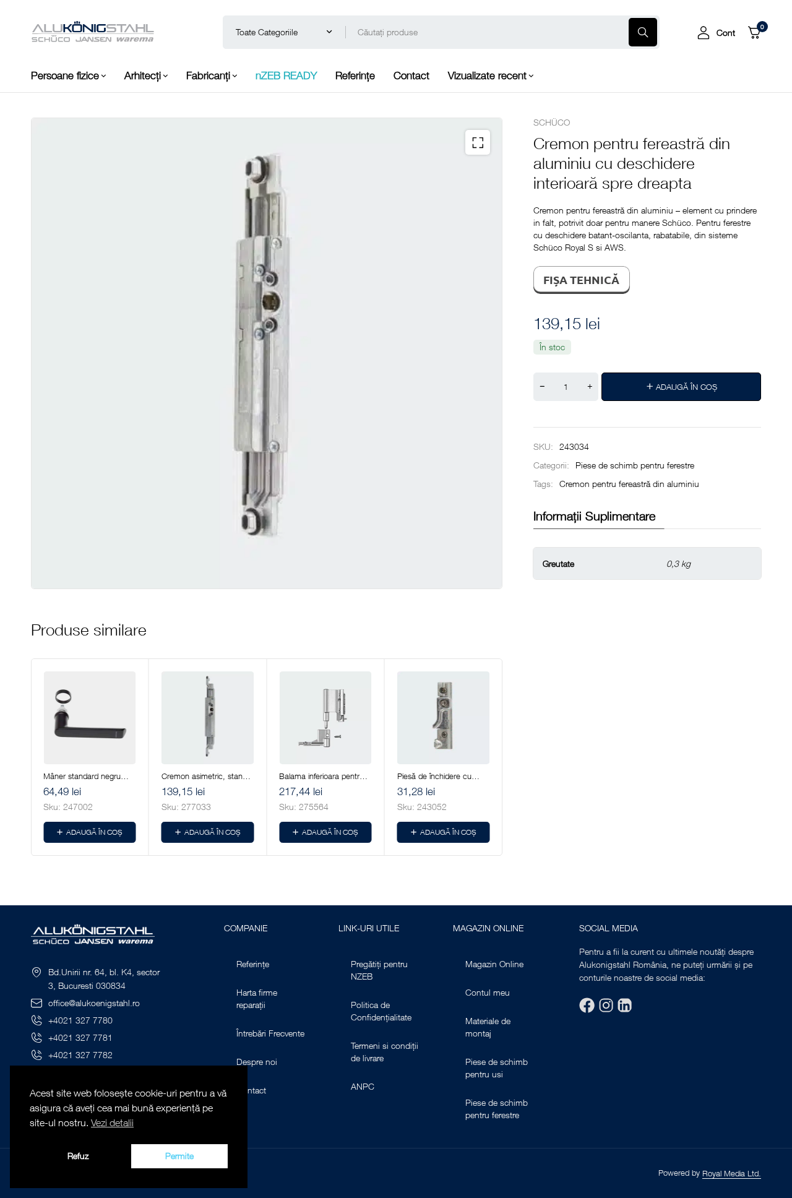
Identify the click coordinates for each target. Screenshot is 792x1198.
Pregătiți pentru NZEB (379, 970)
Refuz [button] (77, 1155)
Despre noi (256, 1061)
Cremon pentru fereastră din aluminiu (629, 483)
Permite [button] (179, 1155)
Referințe (252, 964)
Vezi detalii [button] (112, 1122)
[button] (477, 142)
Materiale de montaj (487, 1026)
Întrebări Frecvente (270, 1033)
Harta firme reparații (256, 998)
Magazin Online (494, 964)
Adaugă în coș (686, 387)
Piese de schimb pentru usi (496, 1067)
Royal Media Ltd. (731, 1173)
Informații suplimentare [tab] (594, 516)
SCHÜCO (551, 122)
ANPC (362, 1086)
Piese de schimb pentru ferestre (634, 465)
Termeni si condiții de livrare (384, 1051)
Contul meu (487, 992)
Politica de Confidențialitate (381, 1010)
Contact (251, 1090)
